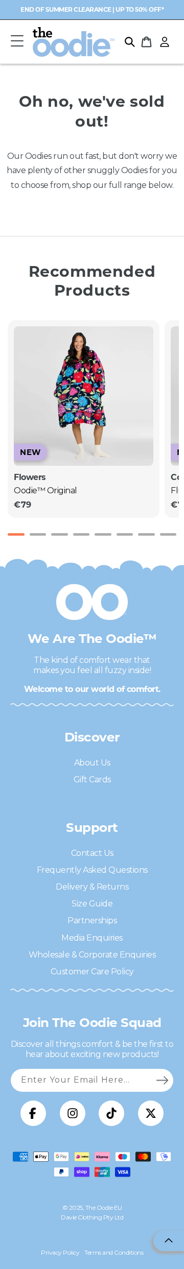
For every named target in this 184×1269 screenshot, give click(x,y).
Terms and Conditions (113, 1252)
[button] (17, 41)
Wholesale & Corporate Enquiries (92, 955)
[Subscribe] (162, 1080)
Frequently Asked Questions (92, 870)
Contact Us (92, 853)
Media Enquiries (92, 938)
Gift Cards (92, 779)
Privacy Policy (60, 1252)
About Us (92, 763)
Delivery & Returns (92, 887)
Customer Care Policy (92, 971)
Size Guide (92, 903)
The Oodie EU (103, 1207)
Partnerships (92, 920)
